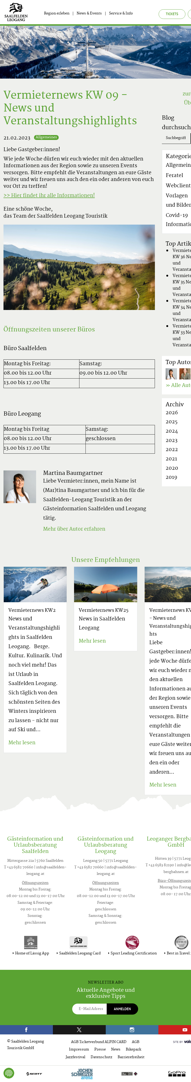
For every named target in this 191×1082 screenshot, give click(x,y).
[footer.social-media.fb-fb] (26, 1029)
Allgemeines (46, 137)
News (115, 1050)
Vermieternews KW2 (32, 611)
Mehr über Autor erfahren (74, 529)
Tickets (172, 14)
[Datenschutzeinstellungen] (8, 1073)
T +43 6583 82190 (160, 865)
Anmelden (122, 1009)
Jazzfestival (75, 1057)
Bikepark (133, 1050)
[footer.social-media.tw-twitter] (79, 1029)
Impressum (79, 1050)
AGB (135, 1042)
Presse (100, 1050)
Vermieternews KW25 (104, 611)
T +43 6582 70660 (18, 867)
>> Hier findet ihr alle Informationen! (49, 196)
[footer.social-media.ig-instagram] (132, 1029)
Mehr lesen (21, 743)
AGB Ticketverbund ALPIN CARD (98, 1042)
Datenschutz (101, 1057)
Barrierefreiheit (131, 1057)
